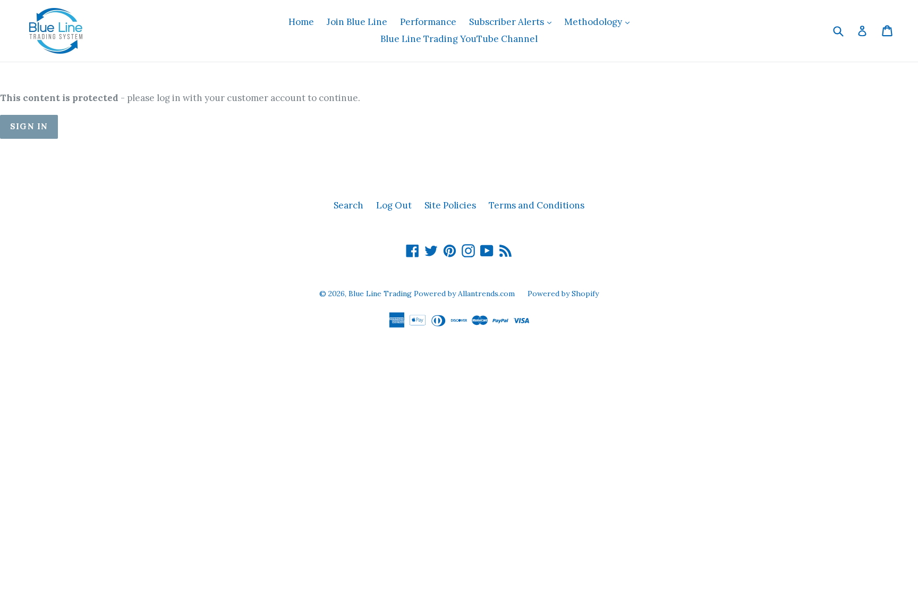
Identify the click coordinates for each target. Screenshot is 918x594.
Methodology (599, 21)
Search (348, 205)
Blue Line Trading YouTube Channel (459, 39)
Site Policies (450, 205)
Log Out (394, 205)
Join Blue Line (357, 22)
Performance (428, 22)
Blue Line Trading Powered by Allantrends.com (432, 293)
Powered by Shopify (563, 293)
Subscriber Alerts (513, 21)
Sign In (29, 126)
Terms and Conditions (536, 205)
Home (301, 22)
